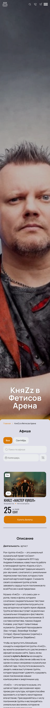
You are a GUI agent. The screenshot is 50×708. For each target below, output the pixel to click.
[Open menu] (46, 4)
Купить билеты (25, 519)
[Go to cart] (41, 4)
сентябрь (21, 440)
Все (8, 440)
